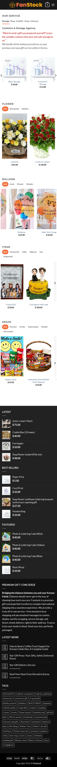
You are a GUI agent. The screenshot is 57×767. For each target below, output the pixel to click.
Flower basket (25, 712)
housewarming (41, 717)
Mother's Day (25, 726)
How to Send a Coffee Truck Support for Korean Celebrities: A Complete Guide (30, 647)
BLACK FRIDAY (34, 703)
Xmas (46, 740)
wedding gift (8, 740)
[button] (47, 5)
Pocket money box (21, 731)
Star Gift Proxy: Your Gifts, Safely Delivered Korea (32, 657)
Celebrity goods (9, 708)
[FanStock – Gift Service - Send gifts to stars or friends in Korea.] (25, 5)
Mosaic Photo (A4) (43, 304)
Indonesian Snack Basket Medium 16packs (14, 380)
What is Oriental (35, 740)
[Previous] (2, 143)
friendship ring (38, 712)
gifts (4, 717)
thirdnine (38, 736)
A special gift (35, 698)
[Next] (54, 143)
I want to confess (42, 162)
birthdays (22, 703)
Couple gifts (22, 708)
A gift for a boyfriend (24, 694)
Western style (20, 740)
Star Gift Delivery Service (22, 665)
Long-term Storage (42, 82)
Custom (6, 712)
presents (34, 731)
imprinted (35, 722)
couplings (42, 708)
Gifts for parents (15, 717)
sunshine (14, 162)
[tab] (5, 21)
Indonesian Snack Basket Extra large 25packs (42, 380)
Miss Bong (13, 726)
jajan (5, 726)
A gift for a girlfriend (43, 694)
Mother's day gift (40, 726)
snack (22, 736)
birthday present (9, 703)
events (14, 712)
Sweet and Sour (42, 232)
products (43, 731)
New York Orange (14, 232)
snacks (29, 736)
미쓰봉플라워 (8, 745)
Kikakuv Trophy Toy (15, 304)
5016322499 (8, 694)
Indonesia (46, 722)
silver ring (13, 736)
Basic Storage (14, 81)
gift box (50, 712)
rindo (5, 736)
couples (33, 708)
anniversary (7, 698)
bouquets (47, 703)
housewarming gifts (10, 722)
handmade (28, 717)
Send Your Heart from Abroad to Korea (29, 674)
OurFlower (7, 731)
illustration (25, 722)
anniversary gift (21, 698)
